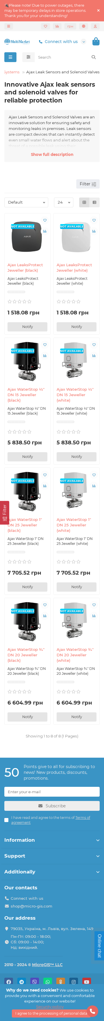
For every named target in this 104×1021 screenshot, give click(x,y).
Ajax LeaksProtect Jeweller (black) (25, 267)
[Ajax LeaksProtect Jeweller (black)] (27, 237)
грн (70, 26)
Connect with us (61, 41)
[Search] (93, 57)
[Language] (83, 26)
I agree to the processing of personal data (51, 1013)
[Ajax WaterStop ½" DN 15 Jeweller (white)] (76, 361)
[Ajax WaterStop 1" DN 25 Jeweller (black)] (27, 491)
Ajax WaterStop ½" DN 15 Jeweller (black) (26, 395)
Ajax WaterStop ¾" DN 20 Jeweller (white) (75, 655)
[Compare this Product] (45, 231)
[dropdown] (8, 26)
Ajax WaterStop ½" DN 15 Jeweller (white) (75, 395)
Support (14, 856)
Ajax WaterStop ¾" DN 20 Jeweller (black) (26, 655)
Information (19, 840)
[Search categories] (28, 57)
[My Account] (95, 26)
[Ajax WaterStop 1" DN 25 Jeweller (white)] (76, 491)
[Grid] (84, 202)
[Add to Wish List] (45, 220)
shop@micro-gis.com (31, 906)
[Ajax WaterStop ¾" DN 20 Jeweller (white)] (76, 621)
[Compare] (57, 26)
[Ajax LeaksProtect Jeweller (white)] (76, 237)
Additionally (19, 872)
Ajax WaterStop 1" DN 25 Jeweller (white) (74, 525)
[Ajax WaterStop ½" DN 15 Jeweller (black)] (27, 361)
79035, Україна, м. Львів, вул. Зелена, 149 (52, 928)
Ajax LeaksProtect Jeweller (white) (74, 267)
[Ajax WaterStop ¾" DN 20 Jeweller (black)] (27, 621)
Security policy (50, 1006)
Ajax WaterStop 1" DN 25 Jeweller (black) (25, 525)
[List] (94, 202)
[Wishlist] (45, 26)
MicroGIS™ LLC (47, 964)
